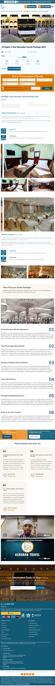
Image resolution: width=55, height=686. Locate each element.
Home (2, 11)
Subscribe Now (40, 588)
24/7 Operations (5, 630)
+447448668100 (36, 2)
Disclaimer (4, 636)
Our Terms (31, 620)
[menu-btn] (52, 6)
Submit (47, 88)
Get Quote (7, 437)
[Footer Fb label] (22, 674)
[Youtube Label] (13, 2)
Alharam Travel (5, 620)
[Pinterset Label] (15, 2)
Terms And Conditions (34, 625)
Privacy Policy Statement (34, 630)
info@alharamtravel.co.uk (8, 650)
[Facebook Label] (5, 2)
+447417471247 (46, 2)
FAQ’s (3, 632)
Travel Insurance (33, 623)
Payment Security (33, 632)
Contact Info (4, 646)
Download (31, 636)
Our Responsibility (33, 634)
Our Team (4, 627)
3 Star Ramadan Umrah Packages (14, 11)
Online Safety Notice (6, 638)
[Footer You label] (30, 674)
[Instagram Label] (8, 2)
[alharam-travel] (3, 6)
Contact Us (4, 625)
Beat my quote (5, 634)
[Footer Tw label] (27, 674)
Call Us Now (34, 437)
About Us (3, 606)
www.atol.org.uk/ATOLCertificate (22, 684)
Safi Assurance (32, 627)
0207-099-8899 (14, 69)
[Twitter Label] (10, 2)
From (23, 57)
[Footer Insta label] (25, 674)
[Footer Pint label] (33, 674)
